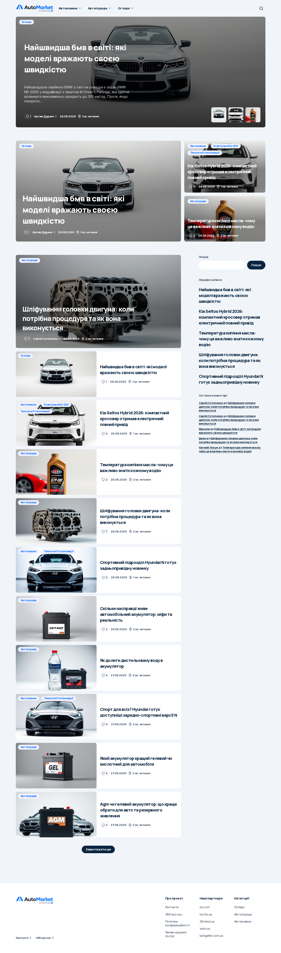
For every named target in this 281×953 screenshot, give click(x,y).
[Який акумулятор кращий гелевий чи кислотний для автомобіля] (56, 765)
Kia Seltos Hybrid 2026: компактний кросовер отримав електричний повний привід (229, 317)
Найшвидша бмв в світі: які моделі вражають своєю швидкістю (225, 295)
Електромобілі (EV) (57, 22)
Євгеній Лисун (208, 447)
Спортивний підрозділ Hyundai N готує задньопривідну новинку (231, 379)
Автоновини (30, 22)
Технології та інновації (91, 22)
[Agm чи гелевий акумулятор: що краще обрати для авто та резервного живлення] (56, 814)
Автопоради (198, 201)
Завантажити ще (98, 849)
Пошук (204, 257)
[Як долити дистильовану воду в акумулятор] (56, 668)
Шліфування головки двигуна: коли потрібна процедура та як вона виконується (230, 360)
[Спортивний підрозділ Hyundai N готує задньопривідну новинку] (56, 570)
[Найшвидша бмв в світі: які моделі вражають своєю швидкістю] (98, 191)
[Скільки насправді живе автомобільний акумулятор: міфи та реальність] (56, 619)
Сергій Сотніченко (211, 402)
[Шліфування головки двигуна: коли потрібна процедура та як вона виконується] (98, 301)
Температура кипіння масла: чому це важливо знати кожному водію (231, 338)
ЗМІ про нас (43, 937)
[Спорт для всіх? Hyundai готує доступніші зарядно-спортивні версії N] (56, 717)
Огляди (27, 146)
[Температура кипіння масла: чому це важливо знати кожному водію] (224, 219)
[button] (261, 8)
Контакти (22, 937)
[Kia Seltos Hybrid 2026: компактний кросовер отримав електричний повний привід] (140, 72)
